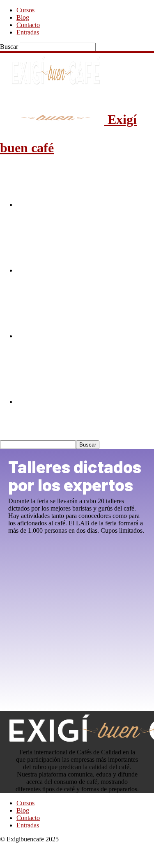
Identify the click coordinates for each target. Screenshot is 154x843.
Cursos (25, 10)
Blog (22, 17)
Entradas (27, 32)
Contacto (28, 24)
